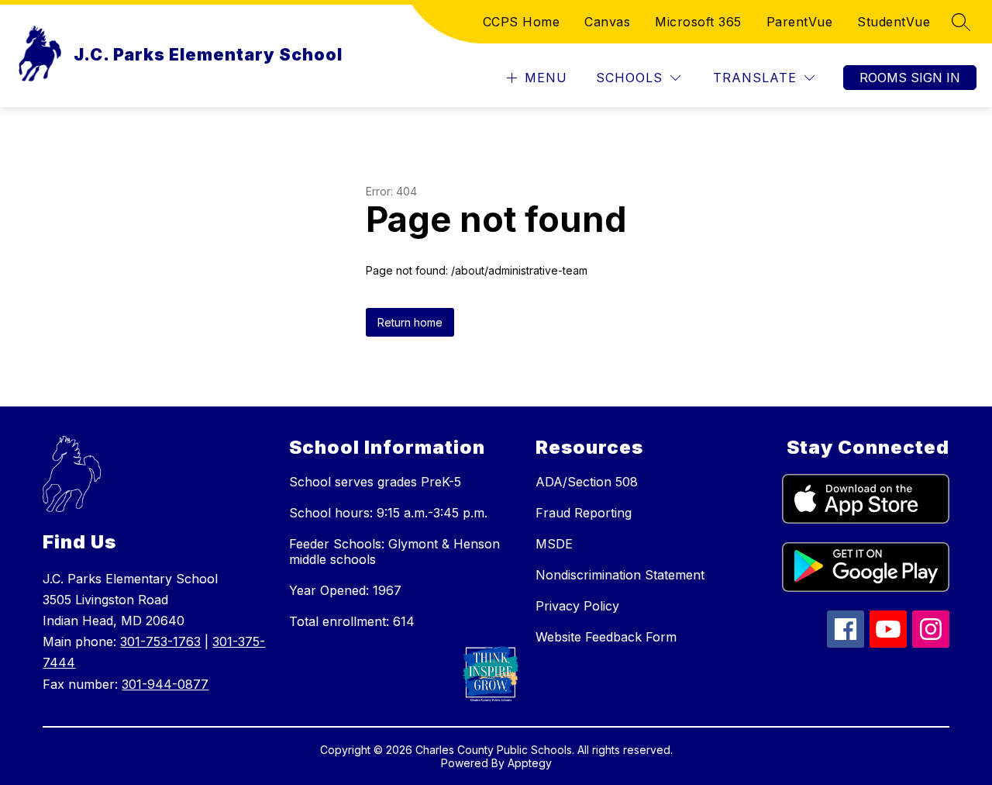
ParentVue (799, 21)
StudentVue (893, 21)
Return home (410, 322)
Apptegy (530, 762)
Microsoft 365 (698, 21)
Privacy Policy (577, 606)
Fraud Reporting (584, 512)
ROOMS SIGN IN (909, 77)
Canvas (607, 21)
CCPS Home (521, 21)
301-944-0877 (165, 684)
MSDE (554, 544)
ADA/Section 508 (587, 481)
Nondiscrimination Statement (620, 575)
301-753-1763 (160, 641)
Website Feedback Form (606, 637)
